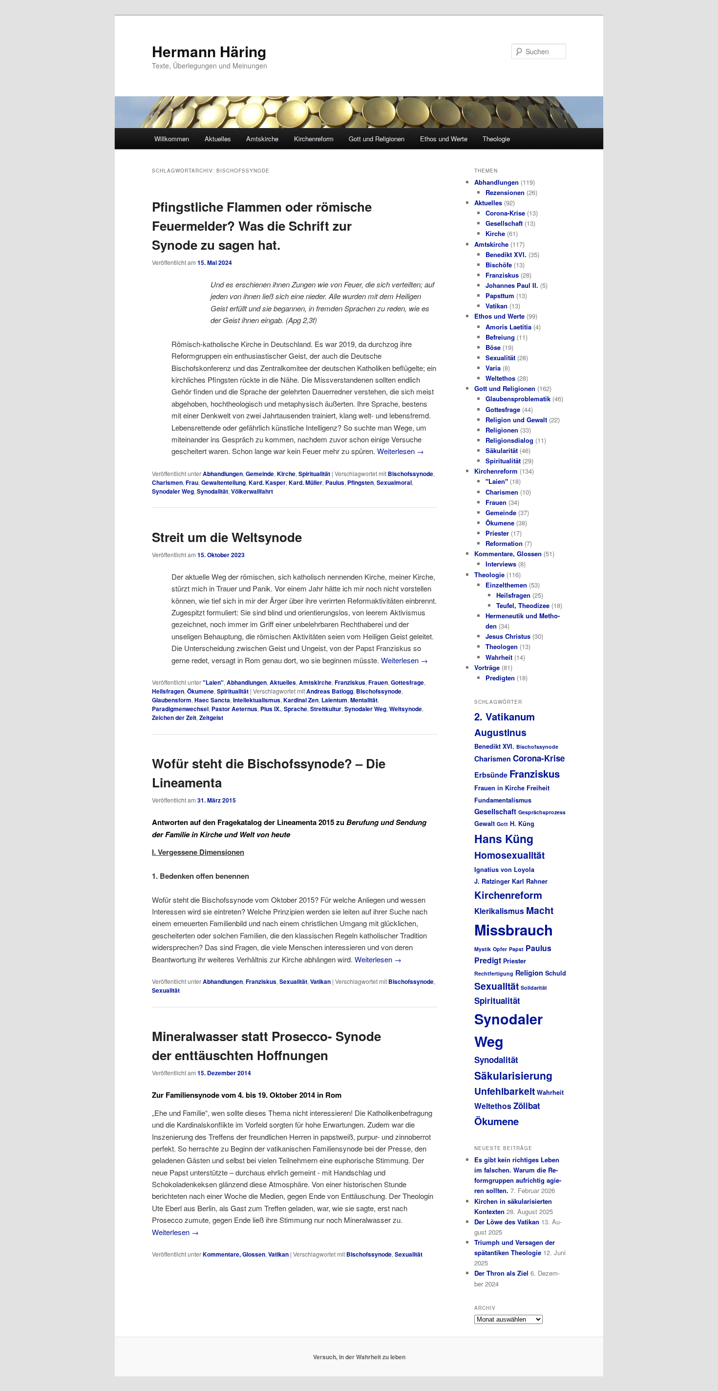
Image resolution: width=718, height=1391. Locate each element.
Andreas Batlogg (329, 691)
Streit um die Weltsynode (227, 537)
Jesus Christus (508, 636)
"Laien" (213, 682)
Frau (192, 482)
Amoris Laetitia (508, 326)
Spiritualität (314, 473)
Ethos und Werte (443, 138)
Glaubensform (171, 700)
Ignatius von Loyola (504, 869)
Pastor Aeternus (234, 708)
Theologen (502, 646)
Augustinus (500, 732)
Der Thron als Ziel (501, 1273)
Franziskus (350, 682)
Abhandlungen (223, 473)
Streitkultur (325, 708)
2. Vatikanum (504, 716)
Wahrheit (499, 657)
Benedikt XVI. (506, 254)
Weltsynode (405, 708)
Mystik (482, 949)
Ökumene (200, 691)
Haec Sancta (212, 700)
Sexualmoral (394, 482)
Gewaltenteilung (223, 482)
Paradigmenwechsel (180, 708)
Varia (493, 367)
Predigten (500, 677)
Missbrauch (513, 929)
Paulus (334, 482)
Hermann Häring (209, 51)
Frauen (378, 682)
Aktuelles (218, 138)
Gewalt (484, 823)
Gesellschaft (504, 223)
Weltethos (500, 378)
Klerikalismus (499, 910)
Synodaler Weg (173, 491)
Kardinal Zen (300, 700)
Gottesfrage (407, 682)
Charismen (167, 482)
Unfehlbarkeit (504, 1091)
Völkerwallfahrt (252, 491)
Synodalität (212, 491)
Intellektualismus (256, 700)
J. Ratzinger (492, 881)
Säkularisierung (513, 1075)
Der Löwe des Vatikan (506, 1221)
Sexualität (293, 981)
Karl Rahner (530, 881)
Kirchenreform (314, 138)
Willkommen (171, 138)
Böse (493, 347)
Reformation (504, 543)
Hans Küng (503, 838)
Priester (497, 533)
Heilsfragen (168, 691)
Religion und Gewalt (516, 419)
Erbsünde (490, 775)
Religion (529, 973)
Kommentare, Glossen (234, 1254)
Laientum (334, 700)
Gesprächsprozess (542, 812)
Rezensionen (505, 192)
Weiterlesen (400, 451)
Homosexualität (509, 855)
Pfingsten (360, 482)
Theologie (496, 138)
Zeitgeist (211, 717)
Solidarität (534, 987)
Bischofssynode (410, 473)
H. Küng (522, 823)
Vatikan (320, 981)
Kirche (286, 473)
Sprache (295, 708)
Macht (539, 910)
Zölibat (526, 1105)
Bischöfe (499, 264)
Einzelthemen (506, 584)
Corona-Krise (505, 212)
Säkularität (502, 450)
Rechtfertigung (493, 973)
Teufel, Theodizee (522, 605)
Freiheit (538, 787)
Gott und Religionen (376, 138)
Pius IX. (270, 708)
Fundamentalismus (502, 800)
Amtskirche (262, 138)
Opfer (500, 949)
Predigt (487, 960)
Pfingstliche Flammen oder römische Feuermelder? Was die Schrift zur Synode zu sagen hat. (262, 225)
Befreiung (500, 337)
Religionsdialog (509, 440)
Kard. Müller (305, 482)
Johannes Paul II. (512, 285)
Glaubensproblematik (518, 398)
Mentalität (364, 700)
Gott (502, 823)
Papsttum (500, 295)
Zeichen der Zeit (174, 717)
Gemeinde (260, 473)
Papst (516, 949)
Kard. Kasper (267, 482)
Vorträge (487, 667)
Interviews (501, 563)
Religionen (502, 430)
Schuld (555, 973)
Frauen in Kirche (499, 787)
